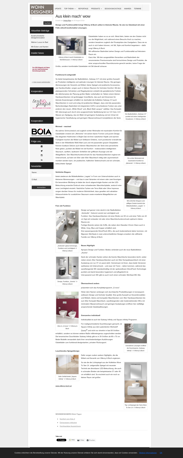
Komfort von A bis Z (67, 419)
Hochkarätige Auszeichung (70, 426)
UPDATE (58, 9)
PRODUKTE (95, 9)
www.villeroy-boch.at (64, 386)
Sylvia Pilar (67, 20)
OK (161, 453)
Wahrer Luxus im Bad (39, 42)
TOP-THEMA (68, 9)
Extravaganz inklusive (68, 423)
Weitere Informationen (148, 453)
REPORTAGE (83, 9)
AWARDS (127, 9)
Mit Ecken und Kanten (39, 47)
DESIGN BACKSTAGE (113, 9)
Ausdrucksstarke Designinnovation (38, 37)
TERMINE (137, 9)
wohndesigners (42, 9)
